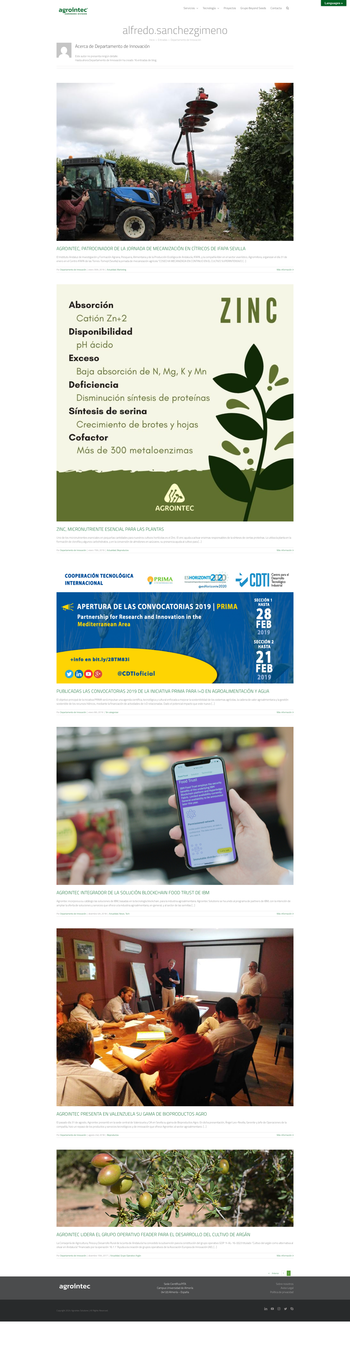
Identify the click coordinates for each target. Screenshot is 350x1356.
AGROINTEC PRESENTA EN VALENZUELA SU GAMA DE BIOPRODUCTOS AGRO (175, 1012)
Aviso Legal (287, 1287)
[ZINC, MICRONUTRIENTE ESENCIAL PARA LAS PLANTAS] (175, 402)
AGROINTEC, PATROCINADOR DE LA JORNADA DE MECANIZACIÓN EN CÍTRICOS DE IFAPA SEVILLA (175, 156)
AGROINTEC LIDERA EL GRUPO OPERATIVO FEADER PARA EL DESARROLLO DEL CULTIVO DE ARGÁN (175, 1183)
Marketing (180, 168)
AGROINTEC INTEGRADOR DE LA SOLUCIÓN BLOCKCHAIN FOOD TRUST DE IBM (175, 800)
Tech (183, 812)
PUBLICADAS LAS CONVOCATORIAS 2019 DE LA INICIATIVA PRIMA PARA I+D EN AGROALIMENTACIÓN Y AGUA (175, 619)
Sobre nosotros (284, 1283)
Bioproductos (180, 409)
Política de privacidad (281, 1292)
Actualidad (170, 168)
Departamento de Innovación (73, 269)
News (177, 812)
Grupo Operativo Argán (180, 1195)
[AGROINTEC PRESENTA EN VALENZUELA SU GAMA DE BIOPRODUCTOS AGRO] (175, 1017)
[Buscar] (287, 7)
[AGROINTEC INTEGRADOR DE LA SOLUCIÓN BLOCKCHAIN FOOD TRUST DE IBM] (175, 806)
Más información (284, 269)
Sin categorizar (175, 631)
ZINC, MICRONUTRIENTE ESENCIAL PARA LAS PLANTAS (175, 397)
